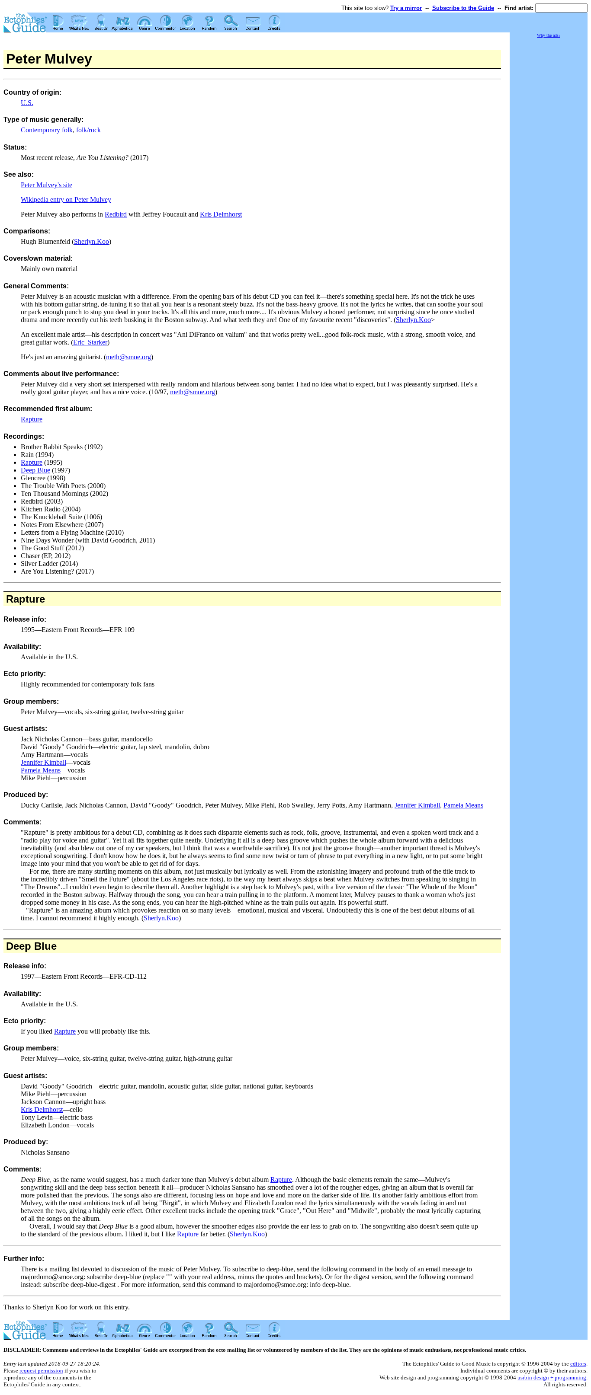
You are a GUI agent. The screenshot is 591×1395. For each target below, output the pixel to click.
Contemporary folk (47, 130)
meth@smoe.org (128, 357)
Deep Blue (35, 470)
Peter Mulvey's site (46, 184)
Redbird (116, 214)
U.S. (27, 102)
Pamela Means (41, 770)
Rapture (31, 419)
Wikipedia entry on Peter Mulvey (66, 199)
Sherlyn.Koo (91, 241)
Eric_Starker (90, 342)
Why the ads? (548, 35)
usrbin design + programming (551, 1377)
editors (578, 1363)
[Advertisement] (548, 168)
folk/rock (88, 130)
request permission (41, 1370)
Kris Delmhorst (221, 214)
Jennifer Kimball (43, 762)
